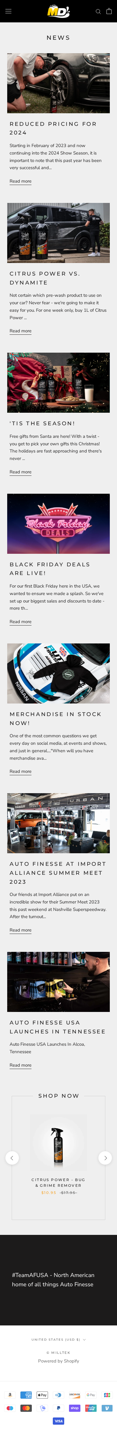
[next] (105, 1158)
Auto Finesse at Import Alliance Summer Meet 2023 (58, 873)
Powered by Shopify (58, 1361)
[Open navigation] (8, 11)
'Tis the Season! (43, 423)
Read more (21, 181)
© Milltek (58, 1353)
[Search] (98, 11)
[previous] (12, 1158)
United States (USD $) (56, 1340)
